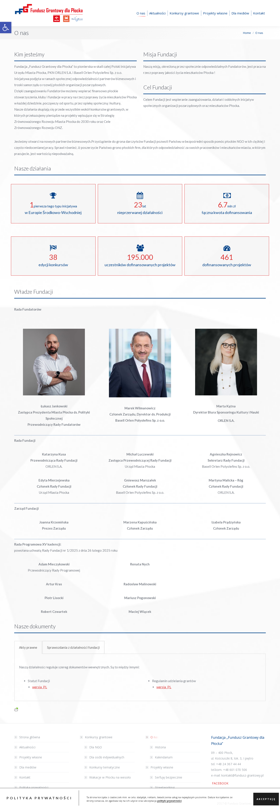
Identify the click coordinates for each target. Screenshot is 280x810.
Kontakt (24, 777)
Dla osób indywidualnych (106, 757)
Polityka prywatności (33, 787)
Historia (160, 747)
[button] (5, 27)
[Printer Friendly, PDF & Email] (16, 709)
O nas (154, 737)
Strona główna (29, 737)
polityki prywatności (169, 800)
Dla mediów (27, 767)
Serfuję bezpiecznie (168, 777)
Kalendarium (164, 757)
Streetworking (165, 787)
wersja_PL (39, 687)
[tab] (28, 647)
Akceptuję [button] (266, 799)
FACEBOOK (219, 783)
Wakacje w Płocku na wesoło (110, 777)
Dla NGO (95, 747)
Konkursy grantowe (98, 737)
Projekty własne (30, 757)
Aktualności (27, 747)
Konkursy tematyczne (104, 767)
